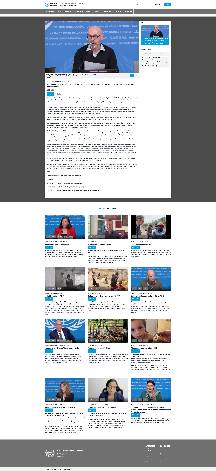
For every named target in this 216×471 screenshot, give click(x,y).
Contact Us (163, 457)
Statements (79, 11)
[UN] (51, 5)
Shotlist (59, 94)
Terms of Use (163, 459)
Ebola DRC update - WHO (54, 296)
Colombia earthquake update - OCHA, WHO (147, 296)
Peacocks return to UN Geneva (100, 348)
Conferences (106, 11)
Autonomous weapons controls (57, 244)
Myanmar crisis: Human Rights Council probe (62, 348)
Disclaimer (163, 461)
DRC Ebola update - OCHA (141, 244)
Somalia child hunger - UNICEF (99, 244)
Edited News (50, 11)
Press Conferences (64, 11)
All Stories (128, 11)
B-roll (97, 11)
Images (88, 11)
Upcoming (117, 11)
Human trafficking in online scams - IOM (60, 407)
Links (161, 455)
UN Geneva (112, 354)
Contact (49, 469)
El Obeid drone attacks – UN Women (102, 407)
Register (158, 4)
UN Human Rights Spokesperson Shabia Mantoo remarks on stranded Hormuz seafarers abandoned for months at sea (151, 409)
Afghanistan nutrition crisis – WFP (144, 348)
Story (50, 94)
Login (167, 4)
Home (161, 449)
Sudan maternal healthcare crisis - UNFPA (104, 296)
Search (162, 451)
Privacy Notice (67, 469)
